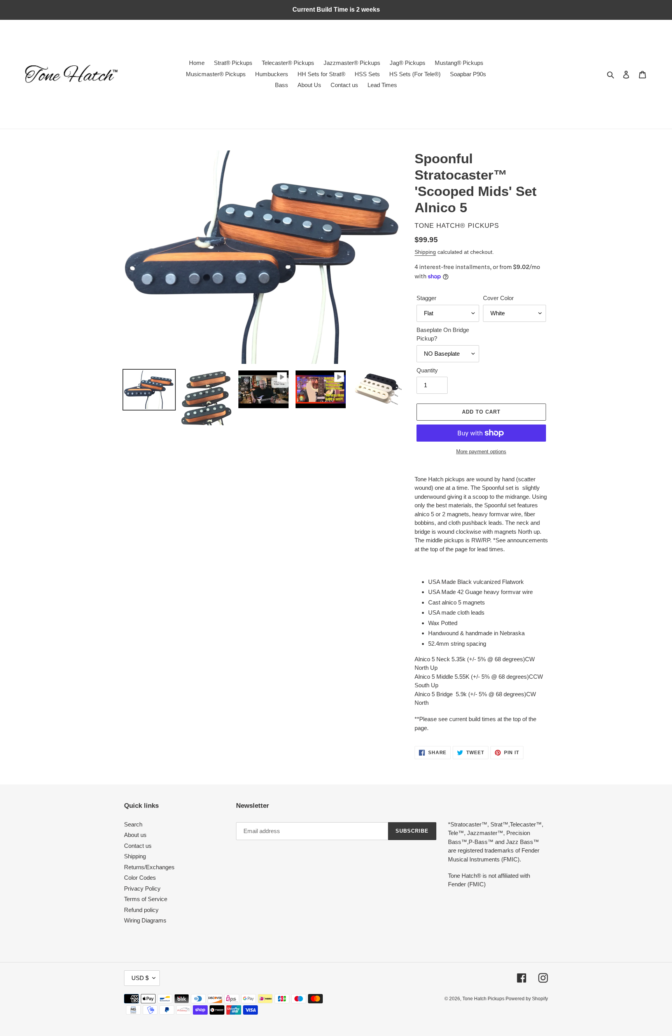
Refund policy (141, 910)
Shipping (425, 252)
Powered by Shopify (527, 998)
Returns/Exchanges (149, 867)
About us (135, 835)
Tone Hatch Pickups (484, 998)
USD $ (140, 978)
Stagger (426, 298)
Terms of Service (145, 899)
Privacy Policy (142, 888)
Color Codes (140, 877)
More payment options (481, 451)
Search (133, 824)
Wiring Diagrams (145, 920)
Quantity (427, 370)
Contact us (138, 845)
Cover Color (498, 298)
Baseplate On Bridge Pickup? (442, 334)
